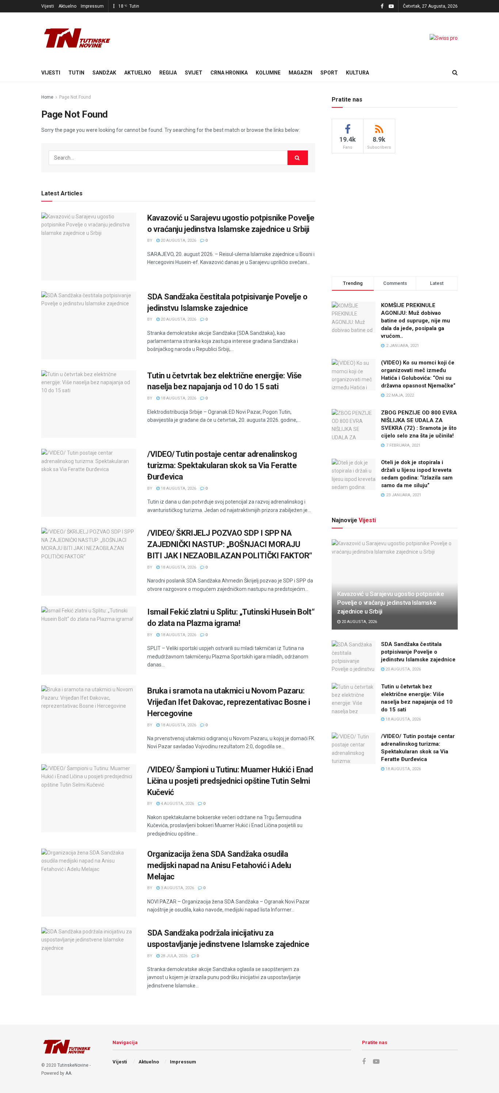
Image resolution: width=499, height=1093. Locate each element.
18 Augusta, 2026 (178, 398)
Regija (168, 73)
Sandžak (104, 73)
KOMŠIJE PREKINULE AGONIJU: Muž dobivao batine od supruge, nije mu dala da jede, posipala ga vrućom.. (415, 320)
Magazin (300, 73)
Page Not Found (75, 97)
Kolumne (268, 73)
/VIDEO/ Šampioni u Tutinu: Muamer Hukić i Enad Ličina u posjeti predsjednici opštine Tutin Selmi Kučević (230, 781)
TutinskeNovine (72, 1065)
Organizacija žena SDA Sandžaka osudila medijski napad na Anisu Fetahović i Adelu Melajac (219, 865)
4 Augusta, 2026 (177, 803)
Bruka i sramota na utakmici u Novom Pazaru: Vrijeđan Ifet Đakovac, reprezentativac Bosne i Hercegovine (228, 702)
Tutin (76, 73)
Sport (329, 73)
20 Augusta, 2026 (178, 240)
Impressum (92, 6)
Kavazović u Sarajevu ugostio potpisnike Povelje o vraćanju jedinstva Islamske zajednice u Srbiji (390, 602)
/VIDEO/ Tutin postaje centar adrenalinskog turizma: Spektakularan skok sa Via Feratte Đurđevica (222, 465)
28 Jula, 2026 (173, 955)
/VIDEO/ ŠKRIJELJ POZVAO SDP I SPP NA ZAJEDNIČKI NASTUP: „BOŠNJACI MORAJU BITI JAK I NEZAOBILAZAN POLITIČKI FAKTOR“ (229, 544)
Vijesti (47, 6)
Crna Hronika (229, 73)
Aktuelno (67, 6)
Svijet (193, 73)
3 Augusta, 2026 (177, 888)
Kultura (357, 73)
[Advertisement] (395, 213)
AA (68, 1073)
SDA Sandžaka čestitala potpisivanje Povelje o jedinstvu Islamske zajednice (418, 652)
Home (47, 97)
